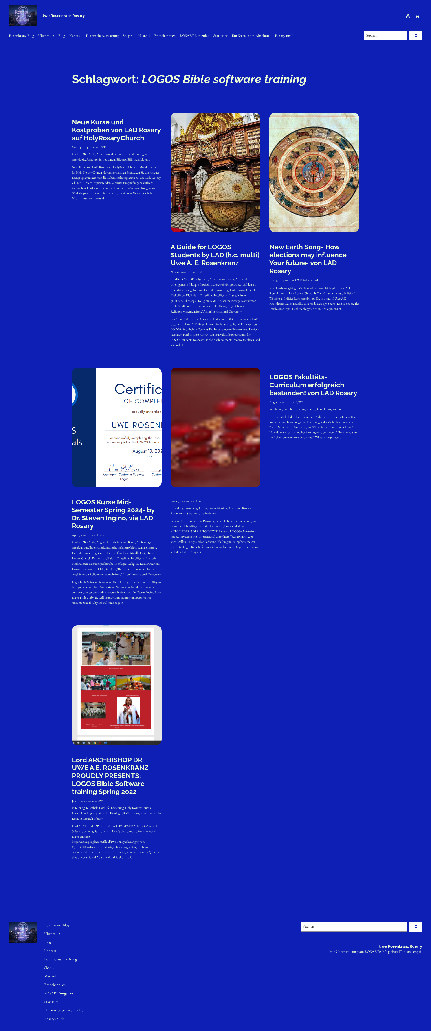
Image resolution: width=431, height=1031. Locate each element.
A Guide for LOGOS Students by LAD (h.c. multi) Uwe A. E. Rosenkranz (215, 255)
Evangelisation (193, 290)
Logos (232, 295)
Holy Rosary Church (243, 290)
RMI (213, 301)
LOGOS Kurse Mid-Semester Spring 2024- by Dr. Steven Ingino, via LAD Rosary (113, 514)
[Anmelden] (408, 16)
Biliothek (133, 159)
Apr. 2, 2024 (79, 535)
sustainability (207, 513)
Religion (203, 301)
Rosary (235, 301)
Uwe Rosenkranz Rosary (63, 15)
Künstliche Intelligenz (213, 295)
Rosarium (224, 301)
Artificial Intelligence (135, 154)
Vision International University (222, 311)
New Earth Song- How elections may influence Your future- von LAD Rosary (308, 259)
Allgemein (201, 279)
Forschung (222, 290)
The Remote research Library (208, 306)
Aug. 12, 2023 (277, 402)
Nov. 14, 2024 (178, 272)
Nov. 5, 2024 (276, 280)
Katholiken (178, 295)
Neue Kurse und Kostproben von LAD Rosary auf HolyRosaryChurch (116, 130)
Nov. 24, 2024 (80, 147)
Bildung (121, 159)
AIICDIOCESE (85, 154)
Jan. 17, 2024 (178, 501)
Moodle (145, 159)
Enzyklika (177, 290)
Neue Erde (312, 280)
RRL (174, 306)
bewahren (109, 159)
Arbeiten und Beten (108, 154)
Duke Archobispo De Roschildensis (233, 285)
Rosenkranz (248, 301)
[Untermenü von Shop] (132, 35)
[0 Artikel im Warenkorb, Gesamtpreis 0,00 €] (417, 16)
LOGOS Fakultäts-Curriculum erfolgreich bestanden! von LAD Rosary (313, 385)
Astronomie (93, 159)
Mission (242, 295)
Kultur (194, 295)
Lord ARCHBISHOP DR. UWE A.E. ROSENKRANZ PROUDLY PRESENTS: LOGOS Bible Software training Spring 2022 (110, 776)
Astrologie (78, 159)
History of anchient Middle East (125, 553)
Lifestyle (151, 558)
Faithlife (209, 290)
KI (187, 295)
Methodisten (80, 564)
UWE (102, 147)
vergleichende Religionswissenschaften (96, 574)
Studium (183, 306)
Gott (101, 553)
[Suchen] (415, 35)
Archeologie (144, 542)
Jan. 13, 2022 (79, 801)
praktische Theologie (184, 301)
